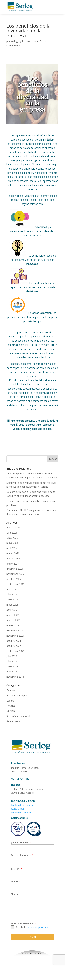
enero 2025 (12, 625)
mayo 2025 (12, 604)
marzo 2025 (13, 615)
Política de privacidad (22, 805)
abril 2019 (11, 671)
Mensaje (15, 894)
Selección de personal (18, 716)
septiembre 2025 (15, 584)
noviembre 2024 (15, 635)
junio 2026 (12, 537)
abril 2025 (11, 609)
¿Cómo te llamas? (21, 842)
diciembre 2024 (14, 630)
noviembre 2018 (15, 676)
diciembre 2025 (14, 568)
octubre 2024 (13, 640)
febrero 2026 (13, 558)
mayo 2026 (12, 542)
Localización (18, 763)
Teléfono (16, 868)
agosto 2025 (13, 589)
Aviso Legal (17, 808)
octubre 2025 (13, 579)
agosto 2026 (13, 527)
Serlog (14, 41)
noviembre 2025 (15, 573)
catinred (39, 953)
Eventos (10, 690)
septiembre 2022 (15, 651)
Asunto (15, 881)
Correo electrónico (22, 855)
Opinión (38, 41)
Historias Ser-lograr (16, 695)
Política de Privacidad (23, 923)
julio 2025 (11, 594)
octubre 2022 (13, 645)
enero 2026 (12, 563)
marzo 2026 (13, 553)
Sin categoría (13, 721)
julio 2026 (11, 532)
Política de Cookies (21, 812)
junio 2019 (12, 666)
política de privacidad (38, 927)
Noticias (10, 705)
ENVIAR (32, 937)
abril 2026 (11, 548)
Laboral (10, 700)
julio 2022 (11, 656)
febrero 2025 (13, 620)
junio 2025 (12, 599)
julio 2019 (11, 661)
